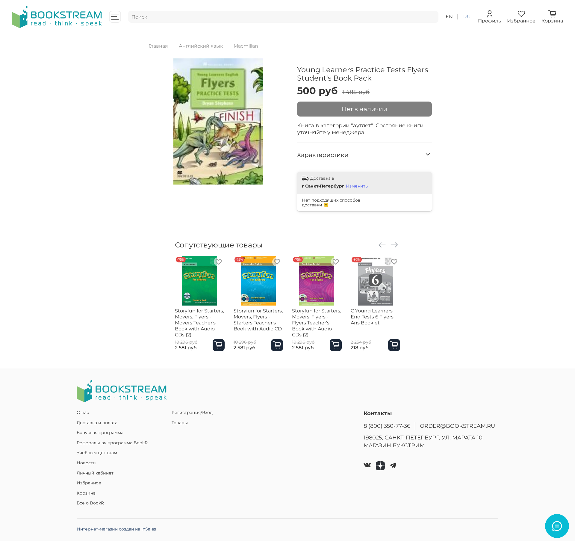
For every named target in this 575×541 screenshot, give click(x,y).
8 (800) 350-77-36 (387, 426)
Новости (86, 463)
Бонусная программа (100, 432)
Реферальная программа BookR (112, 442)
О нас (83, 412)
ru (467, 16)
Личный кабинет (95, 473)
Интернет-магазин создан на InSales (116, 529)
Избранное (89, 483)
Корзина (86, 493)
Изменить (357, 186)
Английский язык (201, 46)
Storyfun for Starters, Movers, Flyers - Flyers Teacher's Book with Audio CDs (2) (316, 323)
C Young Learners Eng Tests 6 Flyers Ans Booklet (372, 317)
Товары (180, 422)
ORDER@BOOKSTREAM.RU (457, 426)
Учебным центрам (97, 452)
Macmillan (246, 46)
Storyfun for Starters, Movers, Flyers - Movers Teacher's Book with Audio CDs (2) (199, 323)
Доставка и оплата (97, 422)
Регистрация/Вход (192, 412)
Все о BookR (90, 503)
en (449, 16)
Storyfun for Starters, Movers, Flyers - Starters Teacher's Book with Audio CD (258, 320)
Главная (158, 46)
